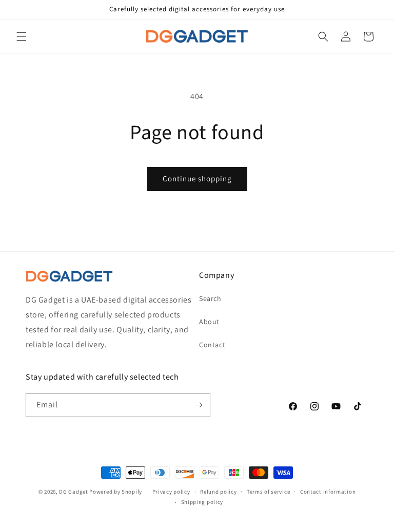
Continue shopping (197, 178)
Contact (212, 344)
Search (210, 298)
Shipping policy (202, 501)
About (209, 321)
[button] (21, 36)
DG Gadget (73, 491)
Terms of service (268, 491)
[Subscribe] (198, 405)
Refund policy (218, 491)
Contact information (328, 491)
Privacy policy (171, 491)
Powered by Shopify (115, 491)
